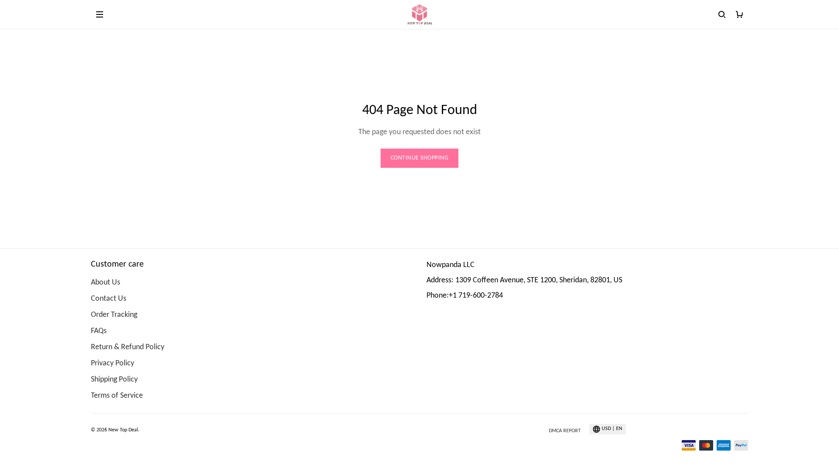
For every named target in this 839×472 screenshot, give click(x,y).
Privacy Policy (112, 363)
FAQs (99, 331)
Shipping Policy (114, 379)
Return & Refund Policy (127, 347)
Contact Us (108, 299)
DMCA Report (565, 431)
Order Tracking (114, 315)
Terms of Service (117, 396)
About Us (105, 282)
